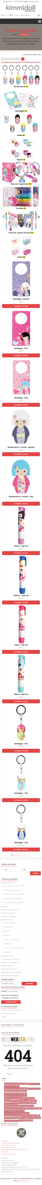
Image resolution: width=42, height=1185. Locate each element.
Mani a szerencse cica (14, 1108)
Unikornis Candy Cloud (8, 975)
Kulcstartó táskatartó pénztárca (19, 1106)
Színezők (7, 1111)
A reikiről (4, 1016)
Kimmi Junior (5, 919)
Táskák (6, 952)
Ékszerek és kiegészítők (8, 910)
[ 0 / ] (6, 15)
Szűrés (35, 873)
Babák (3, 906)
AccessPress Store (23, 1181)
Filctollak (6, 943)
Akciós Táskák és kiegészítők (13, 902)
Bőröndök (14, 1101)
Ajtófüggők (7, 927)
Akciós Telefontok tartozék (34, 1088)
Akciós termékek (6, 882)
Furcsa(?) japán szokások (8, 1013)
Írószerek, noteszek (7, 916)
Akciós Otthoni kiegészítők (12, 898)
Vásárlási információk (8, 1145)
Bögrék (6, 935)
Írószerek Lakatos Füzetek (26, 1118)
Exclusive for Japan (7, 913)
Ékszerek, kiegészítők (10, 939)
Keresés (29, 983)
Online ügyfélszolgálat (8, 1154)
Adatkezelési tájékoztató (9, 1147)
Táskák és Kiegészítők (17, 1111)
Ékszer (8, 1118)
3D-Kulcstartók (8, 922)
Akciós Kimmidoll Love (34, 1084)
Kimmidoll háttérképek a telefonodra (12, 1010)
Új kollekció (26, 1120)
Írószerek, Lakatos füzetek (12, 948)
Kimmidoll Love (6, 956)
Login (17, 15)
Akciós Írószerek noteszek (13, 1098)
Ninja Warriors (6, 966)
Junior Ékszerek (12, 1115)
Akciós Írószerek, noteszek (12, 890)
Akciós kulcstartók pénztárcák (13, 894)
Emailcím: (4, 991)
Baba (25, 1098)
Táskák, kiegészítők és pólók (10, 972)
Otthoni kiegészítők (7, 969)
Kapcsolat (5, 1152)
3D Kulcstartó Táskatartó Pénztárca (16, 1113)
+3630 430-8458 (19, 1)
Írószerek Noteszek (11, 1121)
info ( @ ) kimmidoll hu (32, 1)
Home (14, 34)
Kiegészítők (31, 1101)
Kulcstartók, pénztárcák (9, 959)
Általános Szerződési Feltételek (11, 1143)
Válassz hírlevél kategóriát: (10, 995)
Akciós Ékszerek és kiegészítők (15, 1096)
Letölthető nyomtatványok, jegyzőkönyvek (14, 1149)
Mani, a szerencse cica (8, 962)
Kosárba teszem (21, 306)
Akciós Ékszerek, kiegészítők (13, 885)
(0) (13, 15)
